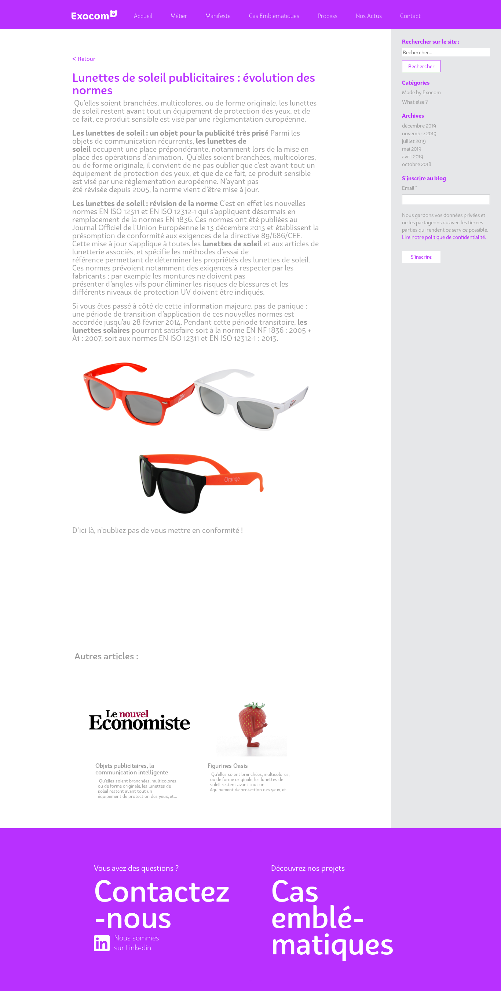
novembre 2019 (419, 133)
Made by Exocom (421, 92)
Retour (83, 58)
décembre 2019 (419, 125)
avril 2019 (412, 156)
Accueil (143, 15)
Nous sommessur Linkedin (136, 942)
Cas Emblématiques (274, 15)
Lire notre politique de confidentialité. (444, 237)
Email (409, 188)
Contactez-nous (162, 903)
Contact (410, 15)
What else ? (415, 102)
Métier (179, 15)
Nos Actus (369, 15)
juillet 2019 (414, 141)
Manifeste (218, 15)
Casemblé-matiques (332, 917)
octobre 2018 (416, 164)
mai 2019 (411, 148)
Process (327, 15)
